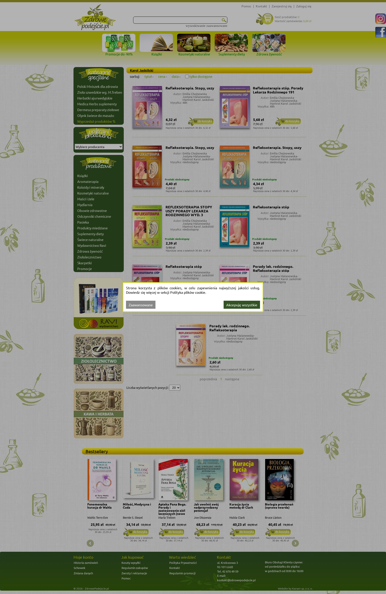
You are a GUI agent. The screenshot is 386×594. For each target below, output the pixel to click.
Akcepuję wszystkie (241, 304)
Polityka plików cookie (187, 292)
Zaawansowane (141, 304)
